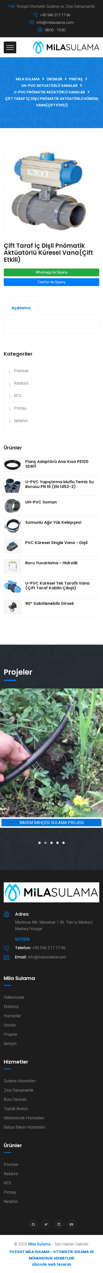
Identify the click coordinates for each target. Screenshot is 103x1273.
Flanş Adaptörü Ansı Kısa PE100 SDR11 (56, 464)
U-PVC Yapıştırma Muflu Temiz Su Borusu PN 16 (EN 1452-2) (59, 484)
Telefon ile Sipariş (52, 282)
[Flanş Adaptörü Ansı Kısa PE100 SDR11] (12, 466)
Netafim (21, 420)
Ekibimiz (11, 1006)
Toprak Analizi (16, 1108)
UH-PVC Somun (41, 502)
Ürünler (10, 1025)
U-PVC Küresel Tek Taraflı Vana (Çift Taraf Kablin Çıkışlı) (57, 585)
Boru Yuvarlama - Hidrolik (51, 563)
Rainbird (21, 383)
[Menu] (10, 47)
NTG (18, 395)
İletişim (22, 938)
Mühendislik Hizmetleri (24, 1118)
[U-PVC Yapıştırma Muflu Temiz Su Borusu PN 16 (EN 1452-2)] (12, 487)
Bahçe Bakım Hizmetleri (25, 1127)
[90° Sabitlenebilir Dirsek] (12, 608)
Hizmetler (12, 1015)
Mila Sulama (39, 1244)
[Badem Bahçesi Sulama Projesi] (51, 752)
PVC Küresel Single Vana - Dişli (56, 543)
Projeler (11, 1034)
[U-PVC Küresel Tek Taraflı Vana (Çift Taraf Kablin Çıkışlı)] (12, 588)
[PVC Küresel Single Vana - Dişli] (12, 548)
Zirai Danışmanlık (19, 1090)
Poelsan (21, 370)
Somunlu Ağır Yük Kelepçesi (53, 522)
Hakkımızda (14, 997)
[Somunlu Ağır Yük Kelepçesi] (12, 527)
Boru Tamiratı (15, 1099)
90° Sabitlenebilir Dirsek (49, 603)
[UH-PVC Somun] (12, 507)
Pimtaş (20, 408)
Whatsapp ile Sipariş (52, 272)
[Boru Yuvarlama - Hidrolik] (12, 568)
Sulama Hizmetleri (20, 1081)
